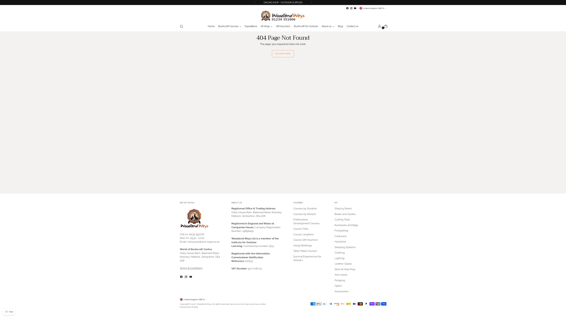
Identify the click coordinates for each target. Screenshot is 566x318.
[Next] (311, 2)
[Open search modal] (181, 26)
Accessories (341, 291)
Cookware (341, 236)
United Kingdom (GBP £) (373, 8)
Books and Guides (345, 214)
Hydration (340, 241)
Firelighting (341, 230)
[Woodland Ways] (283, 15)
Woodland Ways (204, 304)
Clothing (340, 252)
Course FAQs (300, 228)
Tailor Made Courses (305, 250)
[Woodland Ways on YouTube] (355, 8)
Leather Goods (343, 263)
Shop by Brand (343, 208)
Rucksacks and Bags (346, 225)
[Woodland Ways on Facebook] (347, 8)
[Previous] (254, 2)
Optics (338, 285)
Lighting (339, 258)
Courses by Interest (304, 214)
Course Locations (303, 234)
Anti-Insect (341, 274)
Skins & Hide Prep (345, 269)
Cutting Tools (342, 219)
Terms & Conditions (191, 268)
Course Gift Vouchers (305, 239)
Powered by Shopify (189, 307)
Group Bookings (302, 245)
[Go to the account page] (378, 26)
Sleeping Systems (345, 247)
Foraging (340, 280)
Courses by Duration (305, 208)
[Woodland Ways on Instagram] (351, 8)
